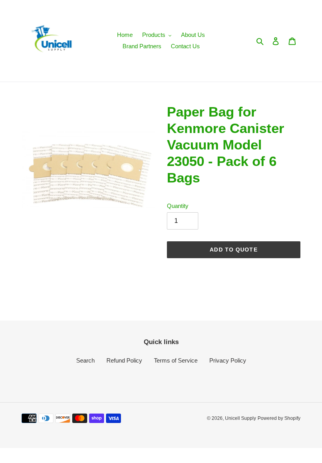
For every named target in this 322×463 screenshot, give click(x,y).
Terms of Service (176, 360)
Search (85, 360)
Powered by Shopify (279, 418)
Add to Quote (233, 249)
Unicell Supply (240, 418)
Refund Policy (124, 360)
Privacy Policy (227, 360)
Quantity (177, 205)
